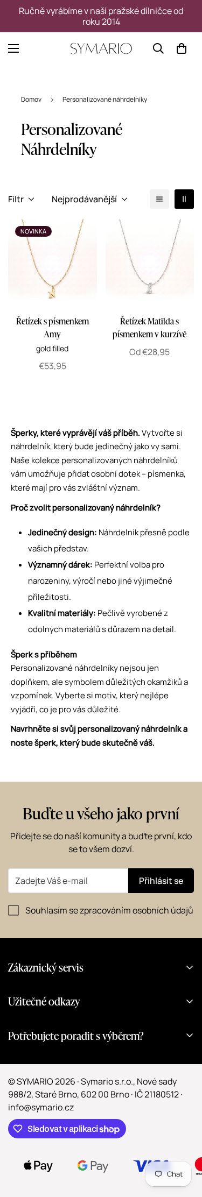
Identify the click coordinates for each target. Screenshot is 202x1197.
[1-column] (159, 199)
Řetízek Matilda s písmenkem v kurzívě (149, 327)
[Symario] (101, 48)
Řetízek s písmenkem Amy (52, 327)
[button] (181, 48)
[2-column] (184, 199)
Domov (31, 99)
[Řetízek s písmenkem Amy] (52, 263)
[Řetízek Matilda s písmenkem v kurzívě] (150, 263)
